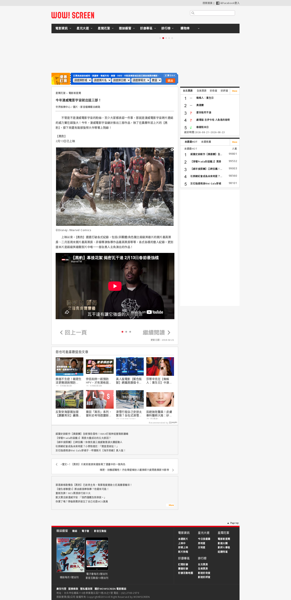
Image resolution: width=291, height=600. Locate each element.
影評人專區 (224, 547)
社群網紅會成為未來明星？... (206, 176)
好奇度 (213, 90)
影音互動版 (100, 531)
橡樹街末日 (202, 127)
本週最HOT (191, 141)
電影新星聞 (75, 93)
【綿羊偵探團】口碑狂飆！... (206, 169)
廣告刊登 (61, 589)
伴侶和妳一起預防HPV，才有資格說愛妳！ (99, 380)
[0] (122, 331)
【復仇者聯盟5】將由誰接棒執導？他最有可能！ (82, 489)
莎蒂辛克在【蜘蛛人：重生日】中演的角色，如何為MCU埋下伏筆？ (159, 380)
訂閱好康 (183, 564)
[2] (130, 331)
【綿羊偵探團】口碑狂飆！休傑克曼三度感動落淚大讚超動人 (89, 442)
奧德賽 (200, 105)
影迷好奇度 (204, 573)
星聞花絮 (104, 28)
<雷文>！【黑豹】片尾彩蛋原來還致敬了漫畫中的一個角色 (93, 464)
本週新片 (183, 539)
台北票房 (188, 90)
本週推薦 (206, 141)
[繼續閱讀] (156, 332)
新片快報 (183, 551)
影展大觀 (223, 543)
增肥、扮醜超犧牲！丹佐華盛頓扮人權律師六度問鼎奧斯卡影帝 (134, 470)
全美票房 (202, 90)
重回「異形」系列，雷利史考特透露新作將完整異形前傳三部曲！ (99, 413)
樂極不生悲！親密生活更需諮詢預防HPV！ (69, 380)
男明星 (201, 543)
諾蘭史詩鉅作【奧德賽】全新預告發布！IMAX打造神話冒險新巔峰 (92, 434)
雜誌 (74, 531)
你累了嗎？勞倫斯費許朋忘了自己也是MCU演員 (82, 501)
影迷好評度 (204, 577)
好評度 (224, 90)
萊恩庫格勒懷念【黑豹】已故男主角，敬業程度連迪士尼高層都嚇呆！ (94, 485)
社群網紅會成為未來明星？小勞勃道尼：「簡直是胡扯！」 (87, 446)
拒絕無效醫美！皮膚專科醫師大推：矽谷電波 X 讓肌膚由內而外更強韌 (159, 413)
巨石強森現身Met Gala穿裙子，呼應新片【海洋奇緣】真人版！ (91, 450)
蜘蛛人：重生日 (205, 98)
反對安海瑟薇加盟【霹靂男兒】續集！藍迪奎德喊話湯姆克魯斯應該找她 (69, 413)
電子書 (85, 531)
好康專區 (146, 28)
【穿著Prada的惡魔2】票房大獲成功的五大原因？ (83, 438)
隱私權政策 (86, 589)
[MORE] (170, 506)
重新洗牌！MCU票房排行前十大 (73, 493)
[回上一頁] (73, 332)
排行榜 (166, 28)
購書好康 (183, 568)
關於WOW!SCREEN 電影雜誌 (110, 589)
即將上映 (183, 547)
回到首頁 (208, 3)
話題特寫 (223, 551)
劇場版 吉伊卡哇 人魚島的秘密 (213, 120)
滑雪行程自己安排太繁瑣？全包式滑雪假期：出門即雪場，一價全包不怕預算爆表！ (129, 413)
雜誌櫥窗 (125, 28)
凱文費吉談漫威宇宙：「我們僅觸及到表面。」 (81, 497)
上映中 (182, 543)
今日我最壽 (204, 539)
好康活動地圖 (185, 573)
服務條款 (73, 589)
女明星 (201, 547)
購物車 (185, 28)
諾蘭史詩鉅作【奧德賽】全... (206, 154)
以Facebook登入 (230, 3)
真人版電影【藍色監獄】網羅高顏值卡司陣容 (129, 380)
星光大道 (83, 28)
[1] (126, 331)
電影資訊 (61, 28)
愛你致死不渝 (203, 112)
